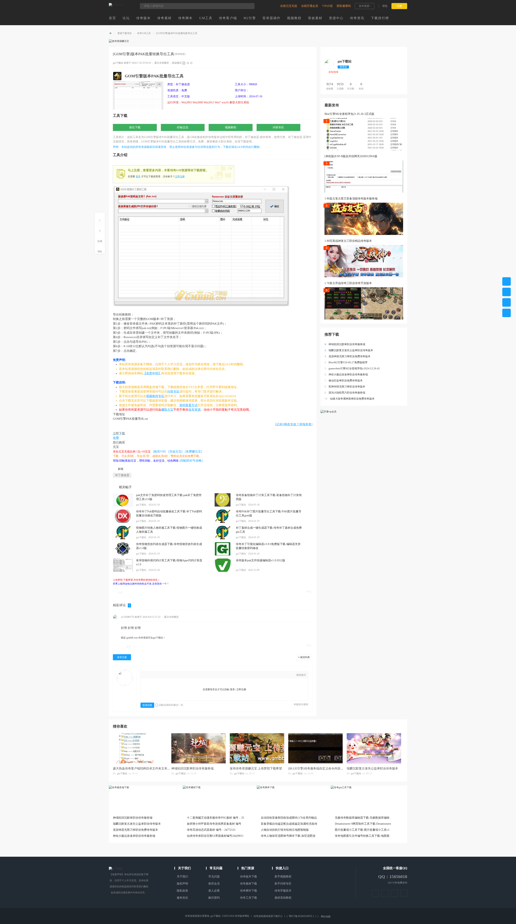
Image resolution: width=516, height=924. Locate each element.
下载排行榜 (380, 18)
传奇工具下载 (248, 897)
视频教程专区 (155, 396)
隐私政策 (182, 890)
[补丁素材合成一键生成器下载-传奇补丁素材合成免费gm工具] (223, 532)
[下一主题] (191, 62)
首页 (112, 18)
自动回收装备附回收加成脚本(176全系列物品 (289, 817)
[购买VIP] (159, 451)
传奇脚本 (185, 18)
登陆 (384, 5)
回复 (120, 592)
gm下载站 (118, 62)
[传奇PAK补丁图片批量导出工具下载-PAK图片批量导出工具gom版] (223, 516)
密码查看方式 (188, 405)
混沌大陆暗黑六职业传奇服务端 (345, 392)
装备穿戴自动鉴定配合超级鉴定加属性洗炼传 (289, 823)
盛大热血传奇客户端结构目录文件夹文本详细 (143, 768)
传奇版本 (143, 18)
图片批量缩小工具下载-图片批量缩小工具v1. (362, 829)
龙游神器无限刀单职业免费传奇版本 (347, 356)
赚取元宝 (167, 409)
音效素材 (315, 18)
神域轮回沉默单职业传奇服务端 (345, 344)
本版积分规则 (301, 704)
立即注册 (180, 176)
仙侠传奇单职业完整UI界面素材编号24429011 (215, 835)
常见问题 (214, 876)
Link (164, 675)
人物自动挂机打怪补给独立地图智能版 (285, 829)
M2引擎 (249, 18)
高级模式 (301, 675)
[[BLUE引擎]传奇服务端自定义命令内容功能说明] (315, 748)
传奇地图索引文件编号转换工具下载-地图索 (362, 835)
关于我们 (182, 876)
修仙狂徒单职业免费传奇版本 (344, 380)
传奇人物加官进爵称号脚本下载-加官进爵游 (288, 835)
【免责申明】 (152, 373)
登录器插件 (271, 18)
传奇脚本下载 (248, 890)
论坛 (126, 18)
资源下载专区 (124, 33)
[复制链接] (179, 54)
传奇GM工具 (144, 33)
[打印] (183, 62)
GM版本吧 (110, 33)
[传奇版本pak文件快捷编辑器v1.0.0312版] (223, 565)
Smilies (182, 675)
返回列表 (305, 657)
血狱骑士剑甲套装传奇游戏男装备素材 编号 (214, 823)
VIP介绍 (327, 5)
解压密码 (214, 897)
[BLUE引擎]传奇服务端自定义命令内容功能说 (319, 768)
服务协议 (182, 897)
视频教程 (294, 18)
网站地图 (326, 917)
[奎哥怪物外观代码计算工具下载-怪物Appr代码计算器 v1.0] (123, 565)
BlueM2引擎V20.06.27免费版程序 (346, 362)
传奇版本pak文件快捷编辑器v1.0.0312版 (260, 560)
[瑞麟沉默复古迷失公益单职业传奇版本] (374, 748)
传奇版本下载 (248, 876)
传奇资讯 (357, 18)
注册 (399, 5)
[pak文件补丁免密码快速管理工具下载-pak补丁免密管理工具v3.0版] (123, 500)
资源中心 (336, 18)
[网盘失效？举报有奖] (297, 424)
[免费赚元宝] (193, 451)
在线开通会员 (309, 5)
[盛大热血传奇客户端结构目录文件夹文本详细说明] (140, 748)
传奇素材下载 (248, 883)
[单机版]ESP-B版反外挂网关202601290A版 (351, 156)
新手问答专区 (283, 883)
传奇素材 (164, 18)
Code (176, 675)
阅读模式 (177, 62)
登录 (138, 176)
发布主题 (122, 657)
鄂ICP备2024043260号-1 (301, 916)
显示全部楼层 (161, 62)
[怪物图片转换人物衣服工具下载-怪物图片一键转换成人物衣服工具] (123, 532)
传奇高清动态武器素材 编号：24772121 (211, 829)
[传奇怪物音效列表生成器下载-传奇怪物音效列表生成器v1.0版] (123, 548)
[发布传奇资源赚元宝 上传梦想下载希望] (257, 748)
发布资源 (364, 5)
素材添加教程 (283, 897)
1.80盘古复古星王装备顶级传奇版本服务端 (351, 198)
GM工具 (205, 18)
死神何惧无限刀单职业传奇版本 (345, 386)
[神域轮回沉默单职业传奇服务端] (198, 748)
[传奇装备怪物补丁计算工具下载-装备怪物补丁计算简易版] (223, 500)
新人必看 (214, 890)
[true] (249, 6)
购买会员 (214, 883)
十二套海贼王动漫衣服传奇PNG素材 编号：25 (215, 817)
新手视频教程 (283, 876)
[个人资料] (329, 67)
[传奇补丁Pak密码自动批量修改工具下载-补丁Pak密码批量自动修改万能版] (123, 516)
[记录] (279, 424)
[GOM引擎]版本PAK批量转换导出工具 (176, 33)
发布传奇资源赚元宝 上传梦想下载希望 (256, 768)
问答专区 (278, 127)
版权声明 (182, 883)
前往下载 (134, 127)
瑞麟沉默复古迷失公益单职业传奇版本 (349, 350)
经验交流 (182, 127)
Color (152, 675)
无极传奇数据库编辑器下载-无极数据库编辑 (362, 817)
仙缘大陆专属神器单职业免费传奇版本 (350, 398)
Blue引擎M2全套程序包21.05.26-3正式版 (349, 113)
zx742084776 (127, 617)
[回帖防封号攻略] (191, 460)
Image (158, 675)
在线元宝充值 (288, 5)
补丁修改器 (122, 475)
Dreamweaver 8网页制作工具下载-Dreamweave (363, 823)
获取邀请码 (344, 5)
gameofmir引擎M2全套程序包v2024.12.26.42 (352, 368)
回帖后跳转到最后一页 (171, 705)
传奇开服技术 (283, 890)
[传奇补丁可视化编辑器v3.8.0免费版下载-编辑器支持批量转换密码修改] (223, 548)
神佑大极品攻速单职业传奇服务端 (346, 374)
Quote (170, 675)
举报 (308, 591)
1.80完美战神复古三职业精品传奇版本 (348, 240)
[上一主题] (187, 62)
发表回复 (147, 705)
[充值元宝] (175, 451)
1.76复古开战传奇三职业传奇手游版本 (348, 283)
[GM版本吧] (116, 4)
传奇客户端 (228, 18)
